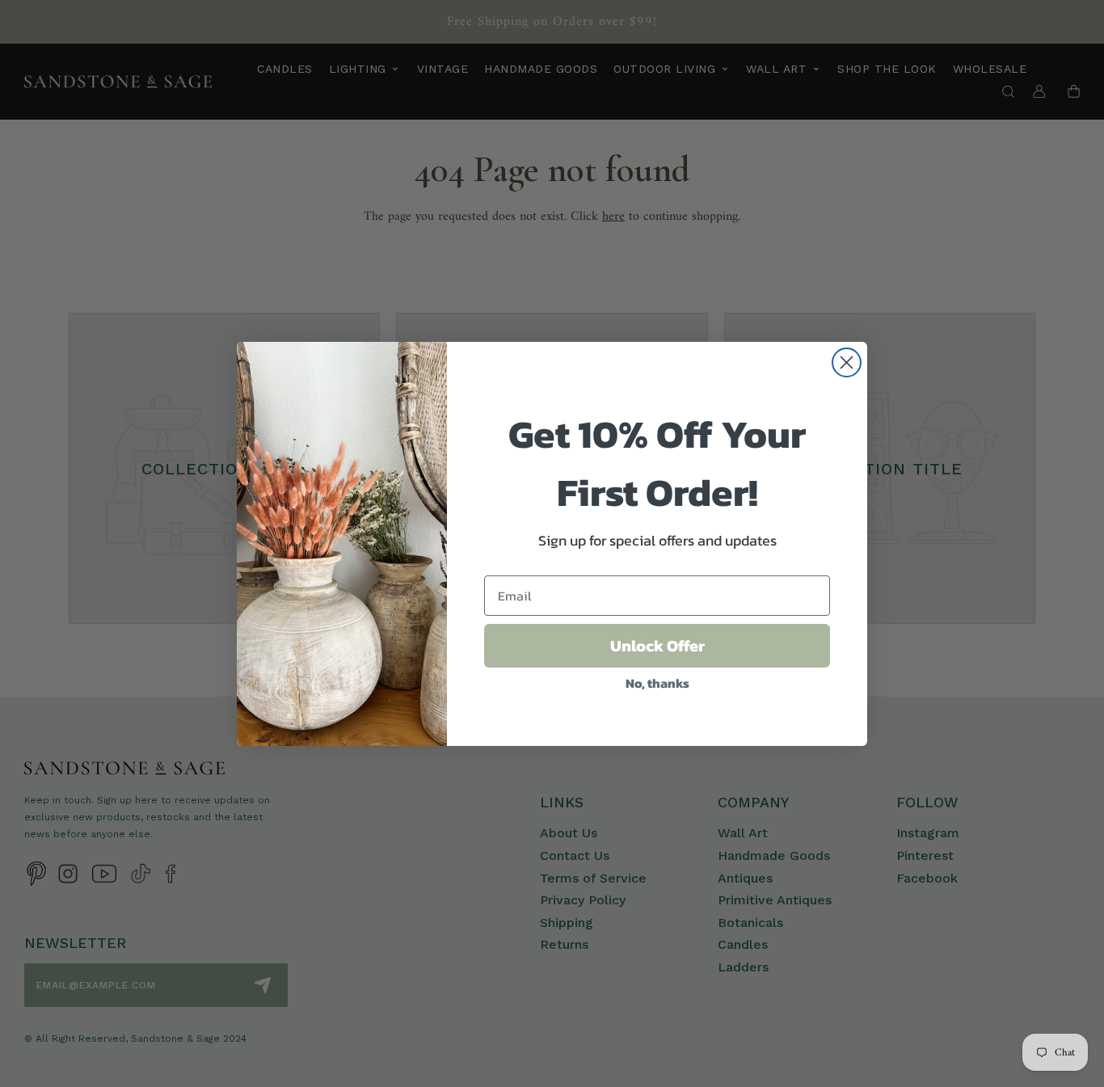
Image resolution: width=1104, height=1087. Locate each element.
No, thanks (657, 683)
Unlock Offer (657, 646)
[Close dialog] (846, 362)
